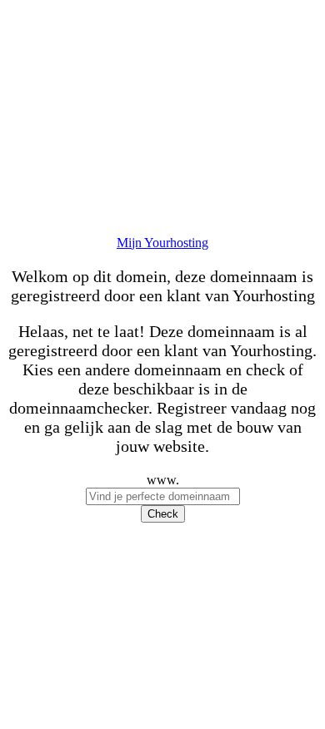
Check (163, 514)
